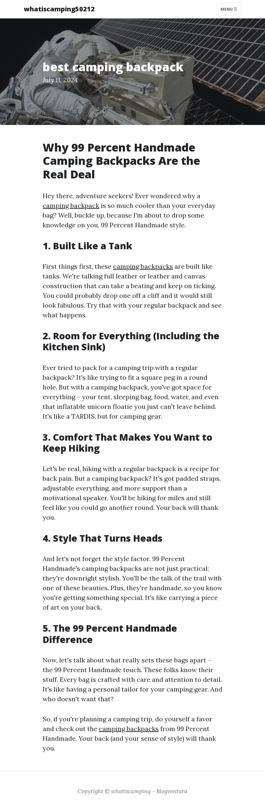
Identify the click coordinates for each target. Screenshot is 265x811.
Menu (227, 9)
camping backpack (71, 205)
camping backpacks (143, 266)
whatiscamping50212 (59, 9)
